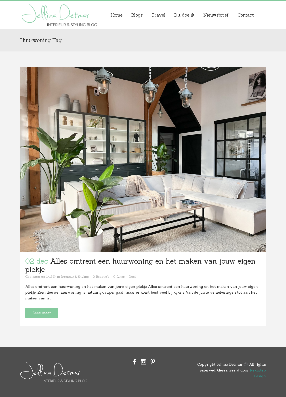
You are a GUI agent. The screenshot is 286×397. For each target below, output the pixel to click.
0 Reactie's (101, 277)
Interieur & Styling (75, 277)
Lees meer (41, 313)
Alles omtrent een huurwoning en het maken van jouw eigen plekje (140, 265)
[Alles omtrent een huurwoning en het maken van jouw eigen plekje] (143, 159)
